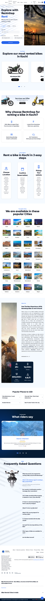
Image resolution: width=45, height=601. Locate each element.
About (6, 2)
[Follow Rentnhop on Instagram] (4, 573)
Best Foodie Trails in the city (32, 402)
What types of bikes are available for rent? (32, 532)
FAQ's (18, 2)
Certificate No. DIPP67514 (38, 559)
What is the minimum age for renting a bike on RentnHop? (32, 480)
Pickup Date (3, 35)
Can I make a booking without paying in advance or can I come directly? (32, 496)
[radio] (3, 26)
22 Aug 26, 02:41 (7, 37)
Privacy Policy (37, 550)
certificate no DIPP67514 (28, 346)
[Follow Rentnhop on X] (10, 573)
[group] (10, 26)
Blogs (22, 2)
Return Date (16, 35)
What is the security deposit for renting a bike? (30, 513)
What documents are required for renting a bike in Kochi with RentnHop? (32, 474)
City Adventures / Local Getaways (8, 397)
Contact (25, 2)
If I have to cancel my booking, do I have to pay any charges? (31, 502)
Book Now (15, 79)
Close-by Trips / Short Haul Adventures (32, 397)
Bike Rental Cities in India (9, 593)
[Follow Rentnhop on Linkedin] (7, 573)
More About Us (25, 356)
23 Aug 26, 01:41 (19, 37)
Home (2, 6)
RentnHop (33, 349)
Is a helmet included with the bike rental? (31, 519)
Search (10, 42)
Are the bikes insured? (28, 537)
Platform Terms (15, 2)
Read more (3, 587)
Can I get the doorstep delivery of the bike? (32, 525)
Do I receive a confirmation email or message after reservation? (31, 490)
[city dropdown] (10, 32)
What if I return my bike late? (30, 508)
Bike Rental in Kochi (9, 6)
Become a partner (10, 2)
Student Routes (6, 402)
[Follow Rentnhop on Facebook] (2, 573)
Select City (34, 2)
